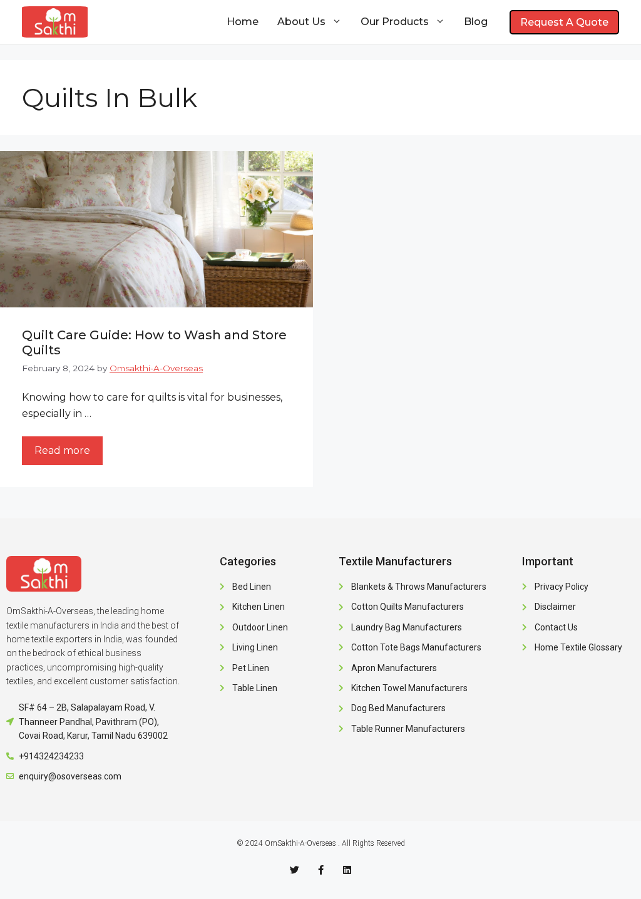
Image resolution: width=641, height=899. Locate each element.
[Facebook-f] (320, 870)
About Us (301, 22)
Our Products (395, 22)
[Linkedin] (347, 870)
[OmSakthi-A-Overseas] (55, 22)
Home (243, 22)
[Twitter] (294, 870)
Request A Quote (564, 22)
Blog (476, 22)
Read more (62, 450)
